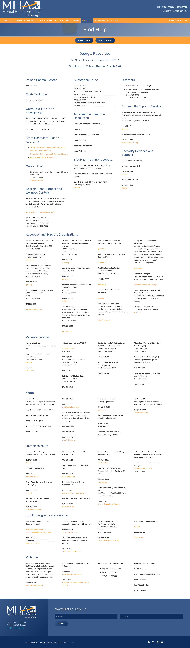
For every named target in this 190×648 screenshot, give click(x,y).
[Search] (186, 20)
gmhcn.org (125, 129)
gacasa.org (138, 268)
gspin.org (101, 249)
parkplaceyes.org (68, 506)
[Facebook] (148, 642)
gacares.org (102, 410)
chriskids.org (102, 482)
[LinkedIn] (157, 642)
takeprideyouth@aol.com (71, 551)
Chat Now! (30, 370)
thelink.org (102, 284)
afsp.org (101, 298)
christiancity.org (103, 463)
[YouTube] (162, 642)
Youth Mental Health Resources (42, 157)
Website (77, 187)
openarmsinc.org (32, 476)
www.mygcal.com (36, 180)
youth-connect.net (68, 476)
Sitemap (71, 642)
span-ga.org (102, 262)
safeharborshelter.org (34, 509)
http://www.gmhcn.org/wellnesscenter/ (40, 212)
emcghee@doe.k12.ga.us (143, 468)
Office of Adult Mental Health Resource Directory (49, 154)
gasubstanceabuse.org (130, 142)
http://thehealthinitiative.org (108, 540)
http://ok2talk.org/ (69, 440)
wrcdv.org (137, 312)
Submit (61, 623)
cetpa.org (65, 262)
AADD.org (65, 301)
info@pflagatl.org (33, 543)
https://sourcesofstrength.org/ (145, 284)
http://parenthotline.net (70, 407)
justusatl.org (138, 537)
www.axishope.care (141, 412)
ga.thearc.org (67, 331)
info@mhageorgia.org (15, 628)
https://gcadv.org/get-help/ (72, 574)
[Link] (22, 9)
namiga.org (30, 260)
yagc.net (29, 493)
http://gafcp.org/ (104, 320)
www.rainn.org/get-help (34, 585)
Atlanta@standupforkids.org (109, 504)
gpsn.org (29, 284)
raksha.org (65, 279)
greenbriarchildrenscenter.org (73, 493)
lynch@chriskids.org (69, 532)
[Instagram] (153, 642)
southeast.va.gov (68, 348)
